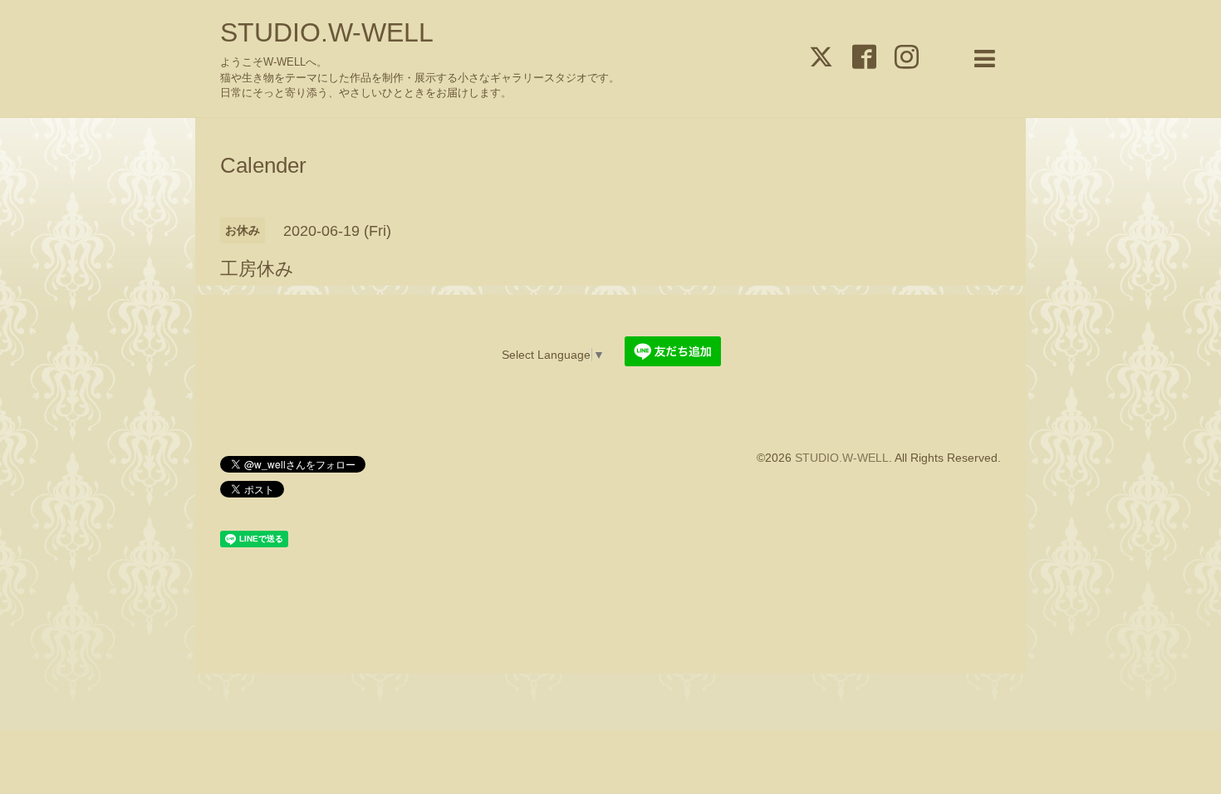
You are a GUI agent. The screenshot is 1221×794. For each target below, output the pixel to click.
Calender (263, 165)
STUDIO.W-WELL (327, 32)
